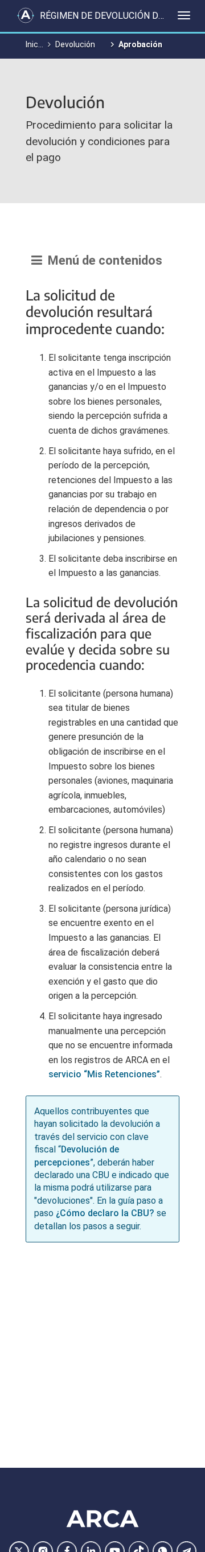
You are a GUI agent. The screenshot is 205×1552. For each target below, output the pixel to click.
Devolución (75, 44)
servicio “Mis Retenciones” (104, 1074)
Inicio (35, 44)
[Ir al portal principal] (25, 15)
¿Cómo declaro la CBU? (105, 1213)
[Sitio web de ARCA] (102, 1518)
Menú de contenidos (102, 260)
